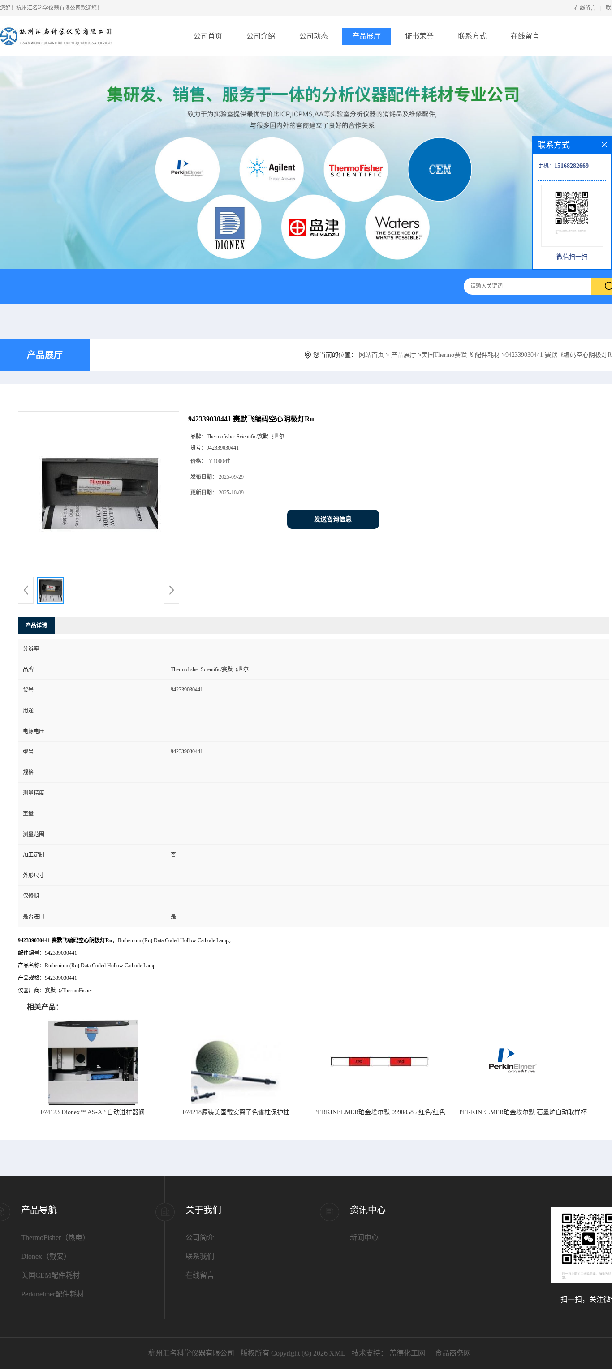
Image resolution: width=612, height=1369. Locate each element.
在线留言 (585, 8)
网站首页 (371, 355)
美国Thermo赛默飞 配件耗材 (461, 355)
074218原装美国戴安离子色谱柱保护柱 (236, 1112)
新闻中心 (364, 1237)
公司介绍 (260, 36)
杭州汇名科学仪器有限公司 (191, 1353)
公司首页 (208, 36)
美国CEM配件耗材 (50, 1275)
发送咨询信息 (333, 519)
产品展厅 (366, 36)
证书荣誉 (419, 36)
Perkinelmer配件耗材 (52, 1294)
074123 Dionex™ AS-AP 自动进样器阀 (93, 1112)
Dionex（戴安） (46, 1256)
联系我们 (199, 1256)
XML (337, 1353)
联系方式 (472, 36)
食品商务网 (453, 1353)
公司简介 (199, 1237)
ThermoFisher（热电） (55, 1237)
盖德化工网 (407, 1353)
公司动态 (313, 36)
